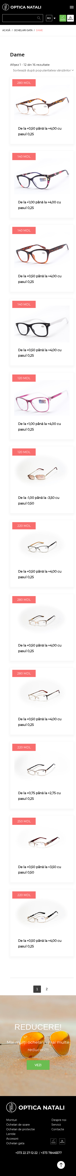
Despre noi (58, 1120)
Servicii (56, 1124)
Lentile (11, 1134)
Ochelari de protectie (20, 1129)
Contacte (57, 1129)
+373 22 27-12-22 (26, 1153)
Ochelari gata (15, 1143)
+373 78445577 (51, 1153)
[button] (49, 18)
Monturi (11, 1120)
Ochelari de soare (18, 1124)
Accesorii (12, 1138)
